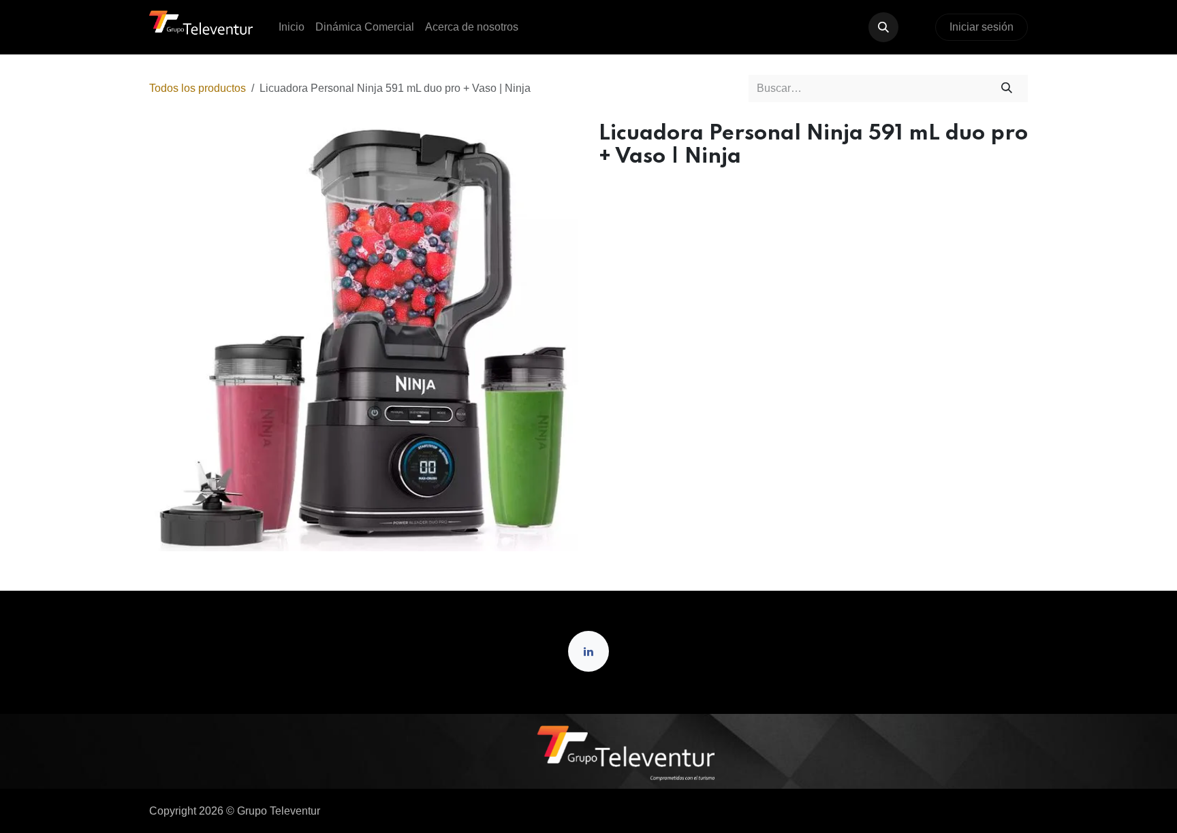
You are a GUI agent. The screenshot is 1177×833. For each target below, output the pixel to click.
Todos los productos (197, 88)
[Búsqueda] (1007, 88)
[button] (883, 27)
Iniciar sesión (982, 27)
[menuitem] (291, 27)
